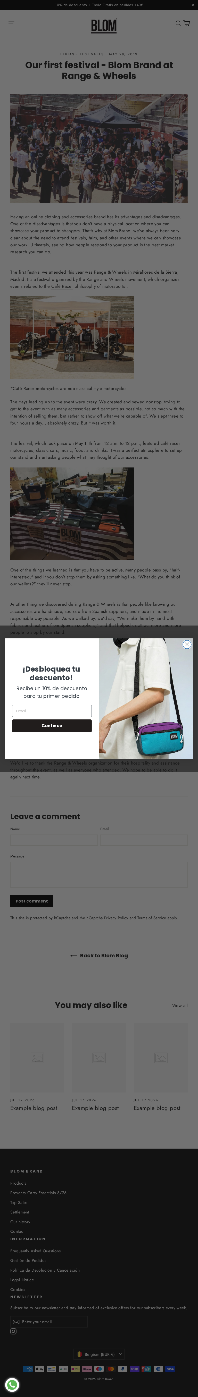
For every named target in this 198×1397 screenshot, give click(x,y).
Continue (52, 725)
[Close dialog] (187, 644)
